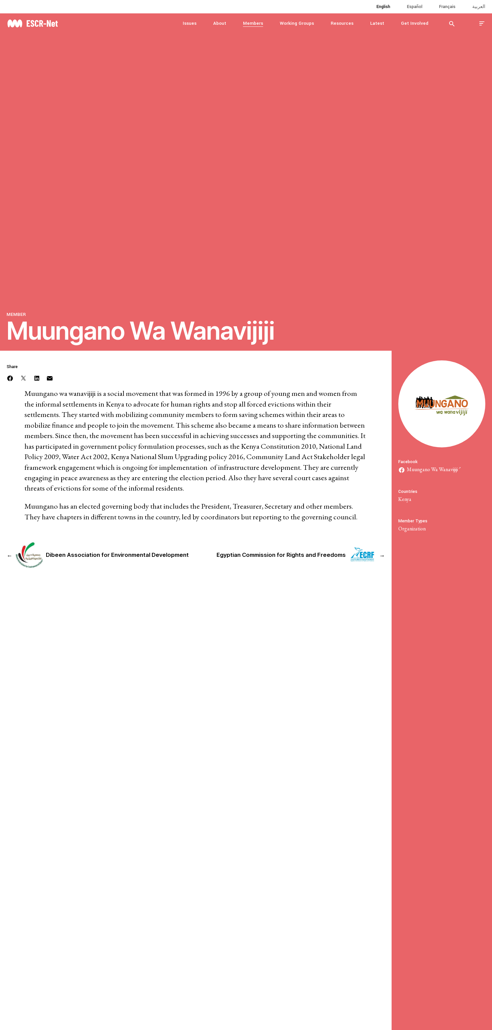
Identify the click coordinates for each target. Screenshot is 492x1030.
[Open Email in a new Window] (50, 377)
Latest (377, 23)
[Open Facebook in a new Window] (10, 377)
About (219, 23)
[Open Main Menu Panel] (482, 23)
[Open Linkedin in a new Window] (36, 377)
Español (414, 7)
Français (447, 7)
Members (253, 23)
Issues (189, 23)
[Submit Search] (452, 23)
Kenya (404, 499)
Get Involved (414, 23)
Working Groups (297, 23)
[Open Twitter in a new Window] (23, 377)
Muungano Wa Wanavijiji (432, 469)
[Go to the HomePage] (32, 22)
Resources (342, 23)
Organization (412, 528)
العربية (478, 7)
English (383, 7)
